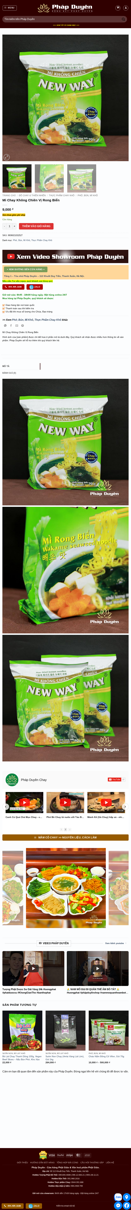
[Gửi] (123, 19)
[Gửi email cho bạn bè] (16, 326)
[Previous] (9, 97)
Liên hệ (110, 1163)
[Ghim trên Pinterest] (22, 326)
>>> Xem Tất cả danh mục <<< (66, 25)
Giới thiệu (22, 1163)
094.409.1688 (15, 287)
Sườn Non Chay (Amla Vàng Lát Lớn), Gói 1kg (65, 1058)
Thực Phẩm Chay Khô (61, 195)
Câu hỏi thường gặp (92, 1163)
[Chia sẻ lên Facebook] (11, 326)
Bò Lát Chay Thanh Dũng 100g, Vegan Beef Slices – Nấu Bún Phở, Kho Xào (22, 1058)
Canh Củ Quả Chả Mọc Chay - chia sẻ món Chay (24, 817)
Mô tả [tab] (5, 366)
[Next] (122, 97)
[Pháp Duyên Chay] (12, 779)
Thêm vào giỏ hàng (36, 226)
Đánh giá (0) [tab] (9, 373)
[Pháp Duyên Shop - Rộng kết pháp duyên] (65, 8)
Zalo (37, 287)
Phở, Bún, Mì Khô (88, 195)
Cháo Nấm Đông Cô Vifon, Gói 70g (106, 1056)
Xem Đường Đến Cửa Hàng (26, 269)
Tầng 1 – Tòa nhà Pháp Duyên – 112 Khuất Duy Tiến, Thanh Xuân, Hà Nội (44, 276)
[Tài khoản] (125, 8)
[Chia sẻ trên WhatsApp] (5, 326)
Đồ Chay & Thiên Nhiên (32, 195)
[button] (10, 8)
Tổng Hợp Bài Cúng (67, 1163)
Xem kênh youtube (114, 943)
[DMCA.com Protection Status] (43, 1155)
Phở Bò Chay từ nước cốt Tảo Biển (65, 817)
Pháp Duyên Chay (34, 780)
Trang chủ (9, 195)
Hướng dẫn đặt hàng (42, 1163)
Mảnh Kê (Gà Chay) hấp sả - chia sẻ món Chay (106, 817)
